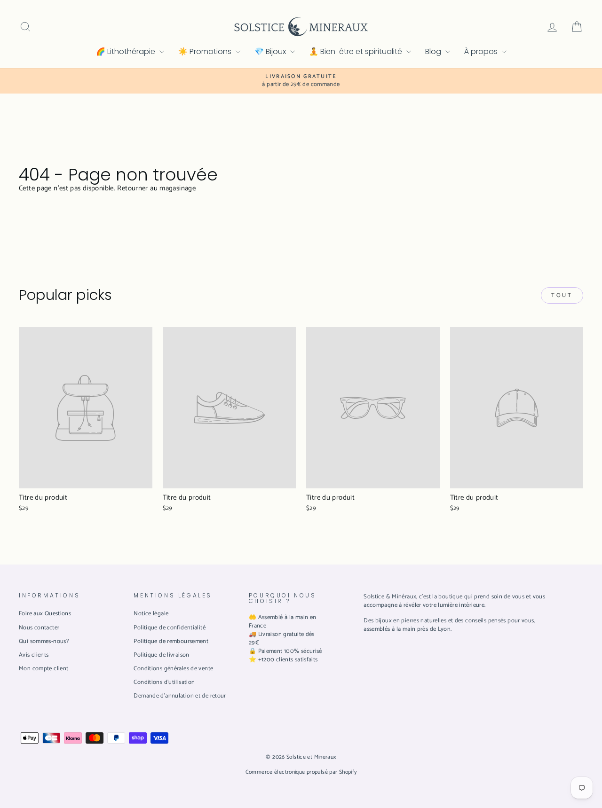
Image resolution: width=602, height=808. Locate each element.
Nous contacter (39, 628)
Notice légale (151, 614)
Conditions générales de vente (173, 669)
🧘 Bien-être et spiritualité (356, 51)
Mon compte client (43, 669)
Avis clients (34, 655)
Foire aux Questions (45, 614)
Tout (561, 295)
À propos (481, 51)
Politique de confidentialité (170, 628)
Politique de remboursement (171, 641)
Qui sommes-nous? (44, 641)
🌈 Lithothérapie (126, 51)
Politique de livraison (161, 655)
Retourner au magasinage (156, 188)
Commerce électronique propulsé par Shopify (301, 772)
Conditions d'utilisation (164, 682)
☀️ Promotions (205, 51)
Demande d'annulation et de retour (180, 696)
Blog (434, 51)
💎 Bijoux (271, 51)
